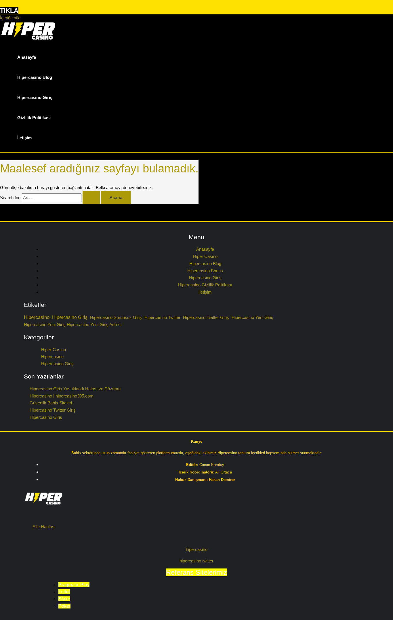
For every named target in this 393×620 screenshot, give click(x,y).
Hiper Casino (205, 256)
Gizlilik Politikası (34, 117)
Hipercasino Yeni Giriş (252, 317)
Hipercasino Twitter (162, 317)
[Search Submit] (91, 197)
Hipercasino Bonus (205, 270)
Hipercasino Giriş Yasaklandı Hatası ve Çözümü (75, 388)
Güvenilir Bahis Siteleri (51, 402)
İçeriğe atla (10, 17)
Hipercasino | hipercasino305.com (62, 395)
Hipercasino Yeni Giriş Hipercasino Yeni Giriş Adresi (72, 324)
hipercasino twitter (196, 560)
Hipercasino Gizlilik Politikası (205, 284)
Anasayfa (26, 57)
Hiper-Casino (53, 349)
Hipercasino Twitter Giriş (206, 317)
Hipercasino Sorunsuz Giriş (116, 317)
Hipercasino (36, 317)
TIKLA (9, 10)
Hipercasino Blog (34, 77)
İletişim (24, 137)
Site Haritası (44, 526)
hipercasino (196, 549)
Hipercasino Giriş (34, 97)
